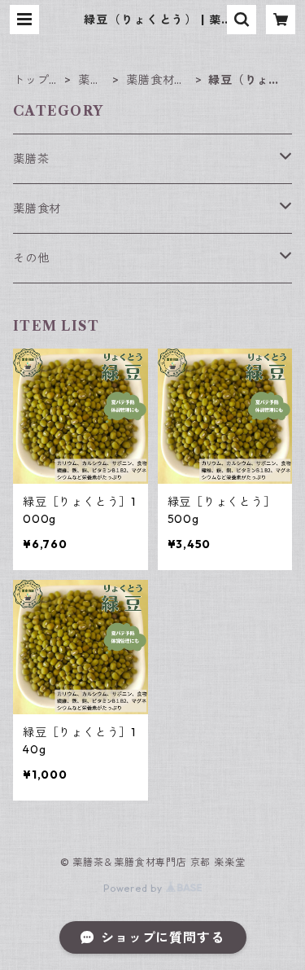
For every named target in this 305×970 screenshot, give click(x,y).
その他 (31, 258)
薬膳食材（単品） (150, 80)
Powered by (134, 888)
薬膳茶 (31, 158)
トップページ (37, 80)
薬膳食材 (90, 80)
